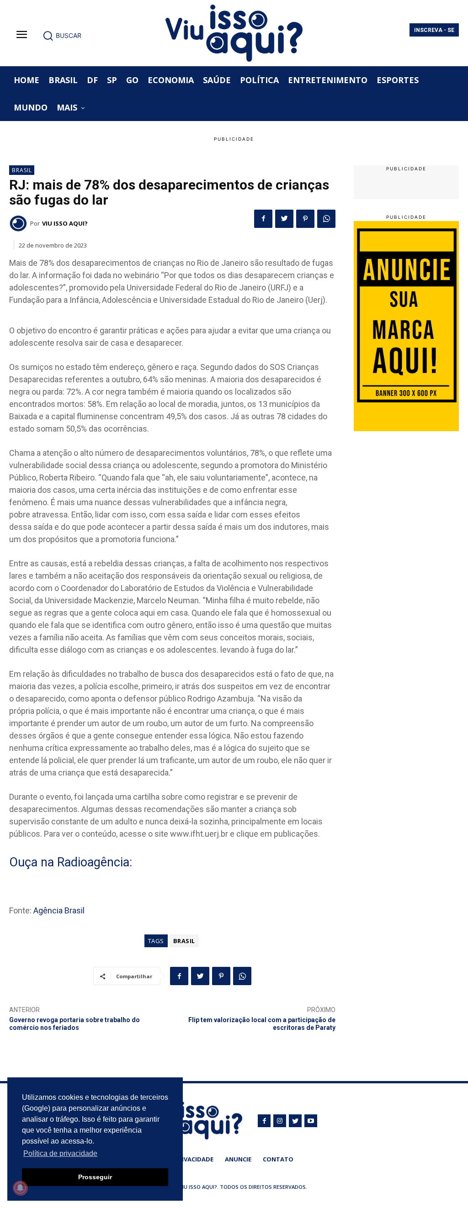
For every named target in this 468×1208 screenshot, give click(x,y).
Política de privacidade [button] (60, 1153)
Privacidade (194, 1159)
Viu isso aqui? (65, 223)
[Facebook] (263, 219)
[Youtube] (310, 1120)
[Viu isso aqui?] (19, 223)
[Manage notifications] (20, 1188)
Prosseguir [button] (95, 1177)
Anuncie (238, 1159)
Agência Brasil (59, 910)
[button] (62, 35)
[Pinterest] (305, 219)
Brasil (22, 170)
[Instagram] (279, 1120)
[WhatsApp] (326, 219)
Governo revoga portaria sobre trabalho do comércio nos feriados (74, 1023)
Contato (278, 1159)
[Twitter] (284, 219)
